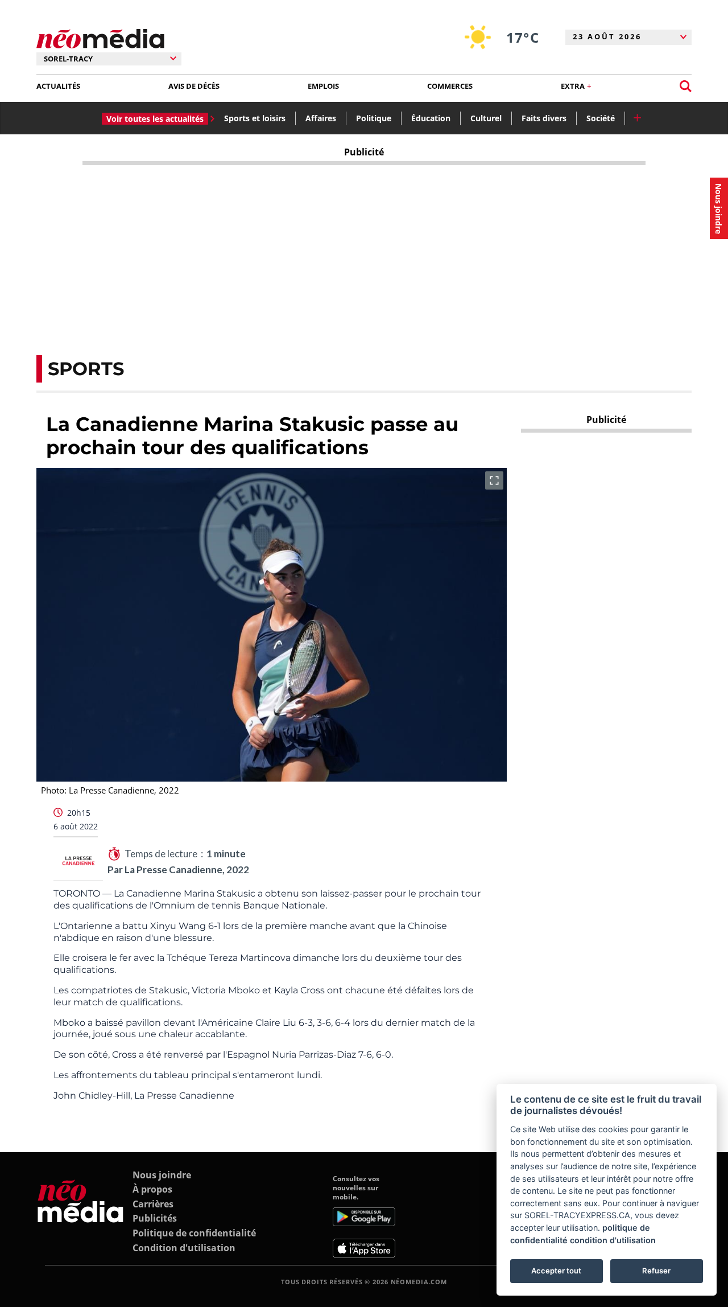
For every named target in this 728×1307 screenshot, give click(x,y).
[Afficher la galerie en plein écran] (494, 480)
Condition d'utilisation (184, 1248)
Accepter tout (556, 1270)
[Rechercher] (686, 86)
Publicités (155, 1218)
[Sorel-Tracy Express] (80, 1216)
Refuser (656, 1270)
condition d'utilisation (613, 1240)
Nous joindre (162, 1175)
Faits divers (544, 118)
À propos (152, 1189)
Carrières (153, 1204)
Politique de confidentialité (194, 1233)
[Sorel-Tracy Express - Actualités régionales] (100, 39)
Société (600, 118)
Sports (86, 368)
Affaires (320, 118)
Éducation (430, 118)
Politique (373, 118)
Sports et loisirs (255, 118)
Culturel (486, 118)
